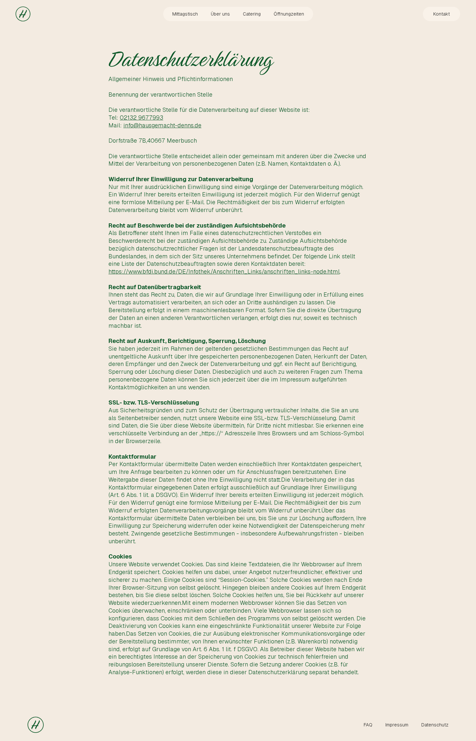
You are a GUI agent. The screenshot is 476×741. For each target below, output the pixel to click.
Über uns (220, 14)
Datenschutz (434, 724)
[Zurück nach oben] (23, 13)
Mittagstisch (185, 14)
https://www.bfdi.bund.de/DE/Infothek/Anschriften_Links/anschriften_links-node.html (224, 271)
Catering (252, 14)
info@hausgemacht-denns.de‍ (162, 125)
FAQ (368, 724)
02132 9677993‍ (141, 117)
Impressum (396, 724)
